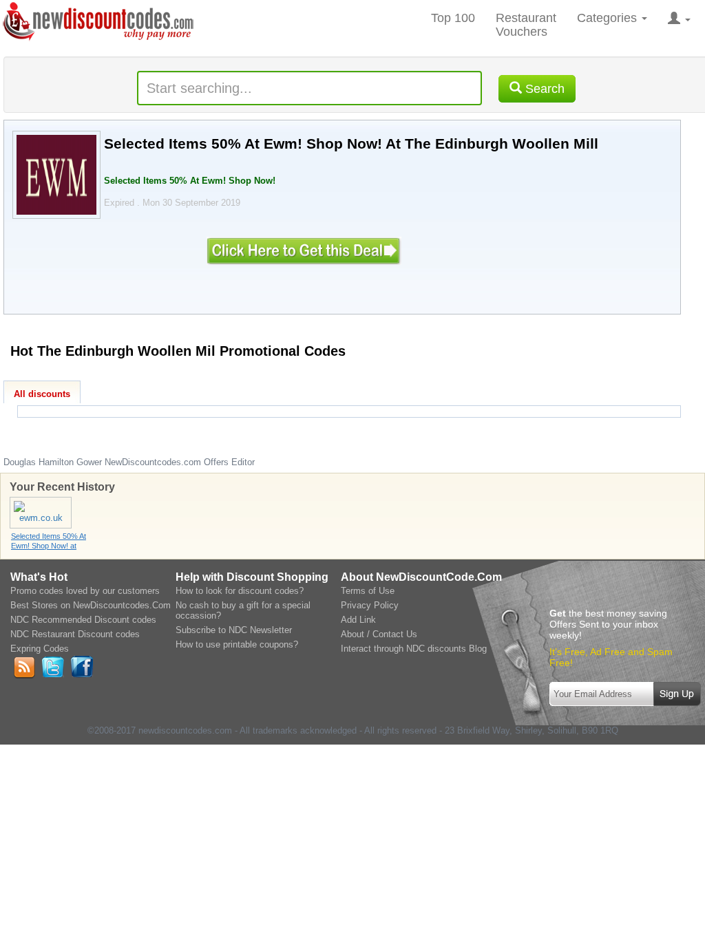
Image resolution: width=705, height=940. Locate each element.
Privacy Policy (370, 605)
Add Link (358, 620)
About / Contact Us (379, 634)
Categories (608, 18)
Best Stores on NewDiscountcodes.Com (90, 605)
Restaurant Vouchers (526, 25)
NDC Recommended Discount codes (83, 620)
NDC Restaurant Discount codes (75, 634)
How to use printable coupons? (237, 644)
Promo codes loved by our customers (85, 591)
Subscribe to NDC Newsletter (234, 630)
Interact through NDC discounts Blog (414, 648)
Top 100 (453, 18)
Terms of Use (367, 591)
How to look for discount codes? (240, 591)
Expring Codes (39, 648)
